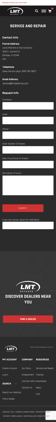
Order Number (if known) (13, 143)
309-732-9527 (29, 71)
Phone (6, 129)
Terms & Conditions (24, 412)
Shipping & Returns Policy (36, 416)
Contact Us (27, 387)
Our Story (26, 368)
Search (6, 383)
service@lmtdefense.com (15, 83)
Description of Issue (12, 173)
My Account (9, 359)
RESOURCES (42, 359)
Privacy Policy (43, 412)
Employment (28, 374)
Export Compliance (12, 416)
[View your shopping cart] (50, 11)
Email (5, 114)
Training (39, 374)
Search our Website (11, 392)
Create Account (9, 368)
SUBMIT (23, 208)
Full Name (7, 99)
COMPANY (27, 359)
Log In (5, 374)
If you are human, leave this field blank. (21, 219)
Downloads (41, 381)
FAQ (38, 394)
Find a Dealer (8, 398)
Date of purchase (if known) (15, 158)
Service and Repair (45, 368)
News (38, 387)
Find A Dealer (28, 319)
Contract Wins (28, 381)
